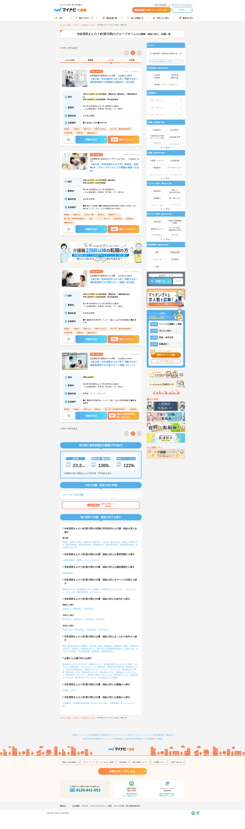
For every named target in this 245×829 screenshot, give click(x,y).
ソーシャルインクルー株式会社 (92, 667)
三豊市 (124, 542)
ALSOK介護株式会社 (74, 669)
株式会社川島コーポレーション (100, 675)
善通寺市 (87, 542)
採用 (110, 806)
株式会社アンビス (121, 675)
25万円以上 (89, 619)
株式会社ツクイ (95, 664)
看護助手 (105, 735)
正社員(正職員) (69, 560)
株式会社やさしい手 (90, 672)
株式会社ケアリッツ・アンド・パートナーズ (102, 669)
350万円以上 (92, 629)
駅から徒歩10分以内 (71, 646)
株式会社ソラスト (73, 672)
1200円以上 (88, 609)
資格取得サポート (88, 649)
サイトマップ (89, 762)
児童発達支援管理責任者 (92, 739)
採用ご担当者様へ (69, 762)
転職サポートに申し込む (151, 10)
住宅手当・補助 (96, 646)
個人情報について (140, 762)
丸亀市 (72, 542)
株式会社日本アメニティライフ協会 (118, 664)
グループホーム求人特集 (73, 495)
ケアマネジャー (118, 735)
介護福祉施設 (68, 573)
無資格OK (117, 646)
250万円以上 (68, 629)
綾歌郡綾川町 (98, 545)
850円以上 (67, 609)
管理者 (160, 739)
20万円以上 (78, 619)
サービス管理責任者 (114, 739)
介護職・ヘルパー (70, 690)
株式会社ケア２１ (107, 672)
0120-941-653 (88, 790)
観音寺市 (96, 542)
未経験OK (108, 646)
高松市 (65, 542)
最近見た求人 (188, 18)
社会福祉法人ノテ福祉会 (108, 677)
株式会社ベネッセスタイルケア (75, 664)
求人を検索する (137, 18)
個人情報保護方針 (133, 806)
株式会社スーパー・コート (85, 677)
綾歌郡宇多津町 (85, 545)
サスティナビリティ (98, 806)
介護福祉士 (67, 703)
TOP (61, 18)
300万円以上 (80, 629)
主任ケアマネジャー (135, 735)
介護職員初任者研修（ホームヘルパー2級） (90, 703)
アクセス (84, 806)
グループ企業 (118, 806)
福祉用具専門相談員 (134, 739)
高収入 (126, 646)
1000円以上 (77, 609)
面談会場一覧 (111, 18)
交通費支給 (95, 651)
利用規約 (123, 762)
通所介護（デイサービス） (112, 589)
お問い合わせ (176, 762)
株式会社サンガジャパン (76, 675)
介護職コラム (159, 762)
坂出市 (79, 542)
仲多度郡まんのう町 (162, 61)
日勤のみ (75, 649)
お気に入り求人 (162, 18)
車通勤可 (84, 646)
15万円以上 (67, 619)
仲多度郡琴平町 (111, 545)
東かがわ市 (115, 542)
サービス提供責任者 (155, 735)
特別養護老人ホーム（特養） (88, 589)
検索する (160, 281)
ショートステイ (95, 592)
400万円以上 (104, 629)
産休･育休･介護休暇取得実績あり (110, 649)
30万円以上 (100, 619)
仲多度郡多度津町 (127, 545)
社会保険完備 (84, 651)
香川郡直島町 (71, 545)
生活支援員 (150, 739)
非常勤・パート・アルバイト (88, 560)
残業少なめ (129, 649)
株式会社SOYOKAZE (115, 667)
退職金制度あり (108, 651)
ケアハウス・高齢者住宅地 (77, 592)
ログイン (182, 10)
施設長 (169, 735)
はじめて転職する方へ (166, 361)
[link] (70, 60)
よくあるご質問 (107, 762)
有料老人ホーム (69, 589)
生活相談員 (94, 735)
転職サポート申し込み (122, 771)
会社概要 (75, 806)
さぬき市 (105, 542)
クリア (178, 281)
